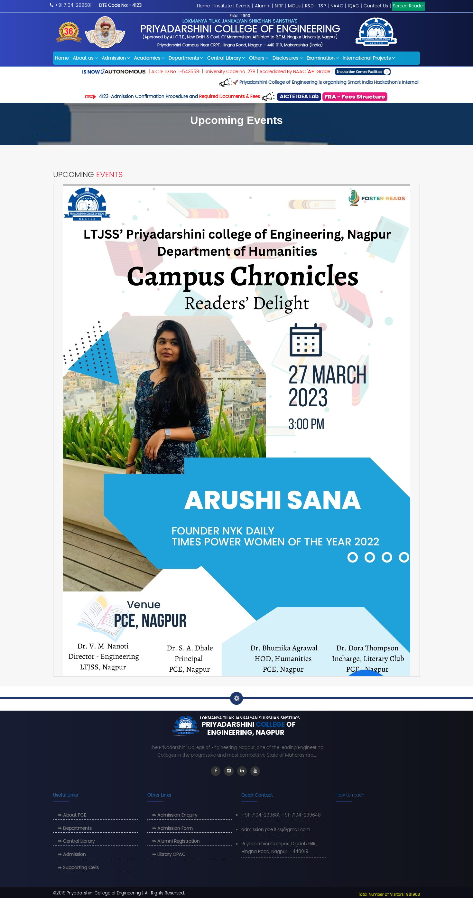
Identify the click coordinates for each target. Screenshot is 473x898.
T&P (322, 6)
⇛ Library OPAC (169, 854)
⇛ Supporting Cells (78, 867)
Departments (184, 58)
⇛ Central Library (76, 841)
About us (83, 58)
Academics (147, 58)
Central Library (224, 58)
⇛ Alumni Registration (176, 841)
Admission (114, 58)
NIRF (279, 6)
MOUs (294, 6)
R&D (309, 6)
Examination (321, 58)
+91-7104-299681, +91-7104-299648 (281, 815)
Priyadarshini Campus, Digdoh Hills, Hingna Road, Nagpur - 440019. (279, 847)
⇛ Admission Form (172, 828)
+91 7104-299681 (73, 5)
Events (243, 6)
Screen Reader (408, 6)
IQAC (353, 6)
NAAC (336, 6)
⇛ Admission (72, 854)
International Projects (367, 58)
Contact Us (376, 6)
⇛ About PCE (72, 815)
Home (203, 6)
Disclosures (286, 58)
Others (256, 58)
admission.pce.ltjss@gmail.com (275, 829)
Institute (223, 6)
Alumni (262, 6)
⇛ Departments (75, 828)
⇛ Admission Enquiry (174, 815)
